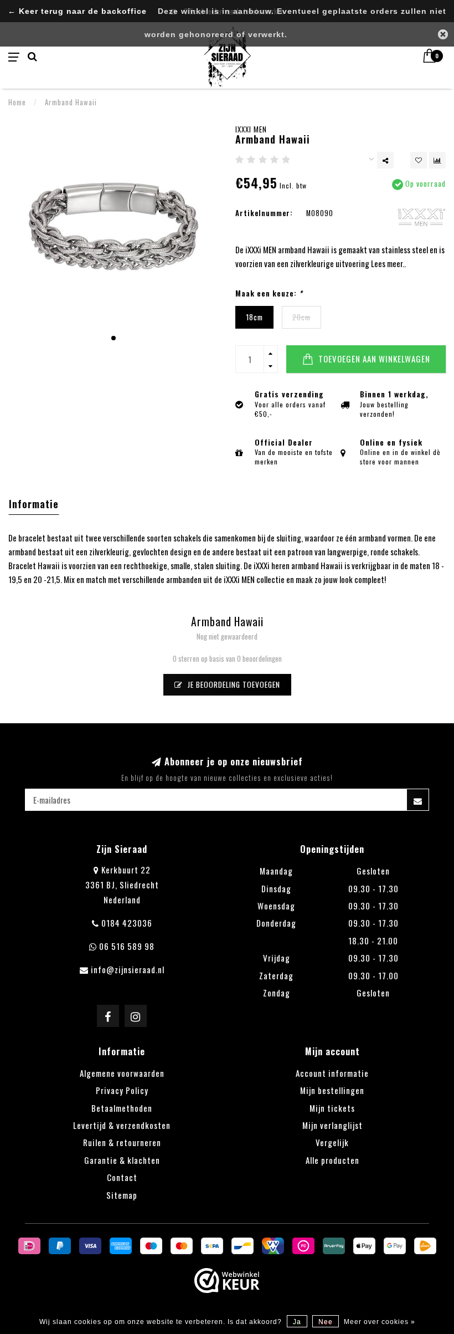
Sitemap (121, 1195)
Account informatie (332, 1073)
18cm (254, 317)
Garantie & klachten (122, 1160)
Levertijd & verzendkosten (122, 1125)
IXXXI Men (251, 129)
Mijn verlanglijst (332, 1125)
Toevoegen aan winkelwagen (373, 358)
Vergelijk (332, 1142)
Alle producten (332, 1160)
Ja (297, 1322)
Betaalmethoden (121, 1108)
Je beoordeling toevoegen (232, 684)
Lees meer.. (388, 263)
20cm (301, 317)
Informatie (34, 504)
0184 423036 (126, 923)
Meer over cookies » (379, 1322)
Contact (122, 1177)
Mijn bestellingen (332, 1090)
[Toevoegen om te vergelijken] (437, 160)
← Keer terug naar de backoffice (77, 11)
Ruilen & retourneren (122, 1142)
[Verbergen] (443, 34)
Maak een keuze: (269, 293)
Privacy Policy (122, 1090)
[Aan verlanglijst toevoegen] (418, 160)
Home (17, 102)
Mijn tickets (332, 1108)
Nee (325, 1322)
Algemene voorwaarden (122, 1073)
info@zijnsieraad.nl (127, 969)
